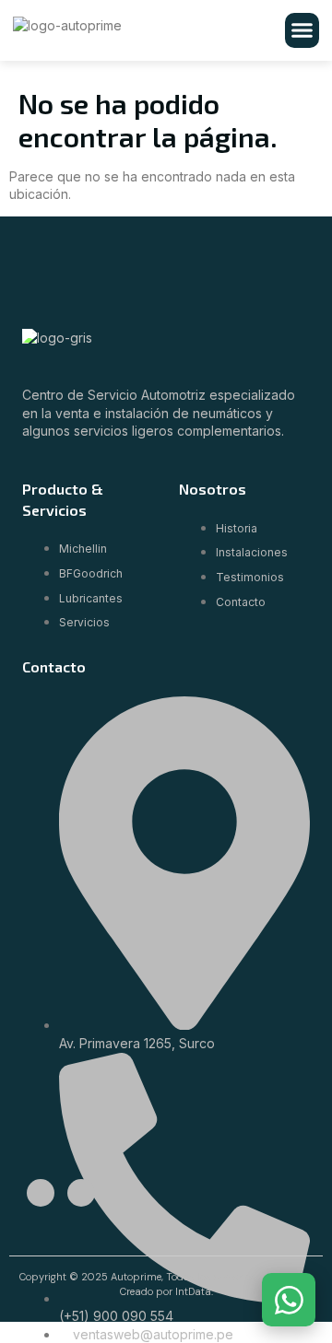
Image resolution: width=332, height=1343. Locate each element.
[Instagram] (81, 1193)
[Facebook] (40, 1193)
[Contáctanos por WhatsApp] (288, 1299)
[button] (302, 30)
